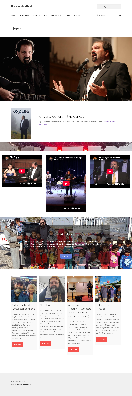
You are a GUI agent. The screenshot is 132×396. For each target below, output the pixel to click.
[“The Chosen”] (52, 289)
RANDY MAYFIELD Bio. (40, 15)
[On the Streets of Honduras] (108, 289)
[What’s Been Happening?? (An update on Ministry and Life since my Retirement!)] (80, 289)
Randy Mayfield (21, 6)
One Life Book (24, 15)
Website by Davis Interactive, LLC (22, 384)
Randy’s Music (56, 15)
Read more (17, 344)
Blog (69, 15)
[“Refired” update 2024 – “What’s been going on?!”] (24, 289)
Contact (77, 15)
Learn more (66, 256)
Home (13, 15)
